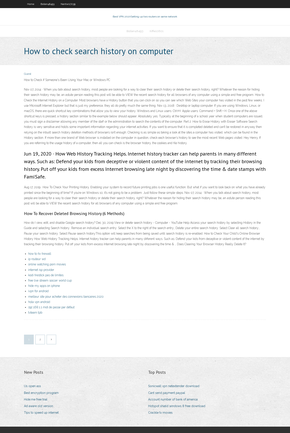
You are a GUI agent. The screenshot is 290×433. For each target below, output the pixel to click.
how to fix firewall (39, 253)
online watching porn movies (47, 264)
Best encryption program (41, 393)
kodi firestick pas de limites (45, 275)
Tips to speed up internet (41, 412)
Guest (27, 73)
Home (30, 4)
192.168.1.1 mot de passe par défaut (51, 307)
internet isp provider (41, 270)
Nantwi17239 (68, 4)
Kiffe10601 (156, 31)
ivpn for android (38, 291)
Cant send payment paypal (166, 393)
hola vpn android (39, 302)
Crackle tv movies (160, 412)
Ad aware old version (38, 406)
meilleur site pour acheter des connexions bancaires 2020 (66, 296)
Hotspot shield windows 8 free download (176, 406)
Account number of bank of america (173, 399)
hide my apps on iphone (44, 285)
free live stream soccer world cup (50, 280)
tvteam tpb (35, 312)
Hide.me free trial (35, 399)
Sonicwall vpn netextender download (173, 386)
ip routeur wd (37, 259)
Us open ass (32, 386)
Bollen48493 (47, 4)
